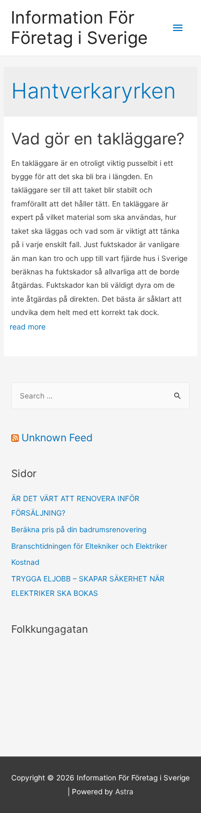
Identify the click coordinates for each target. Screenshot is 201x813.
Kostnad (25, 562)
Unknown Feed (57, 437)
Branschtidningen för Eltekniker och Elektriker (89, 546)
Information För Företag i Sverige (79, 27)
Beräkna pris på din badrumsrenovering (78, 529)
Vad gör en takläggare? (100, 138)
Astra (124, 791)
